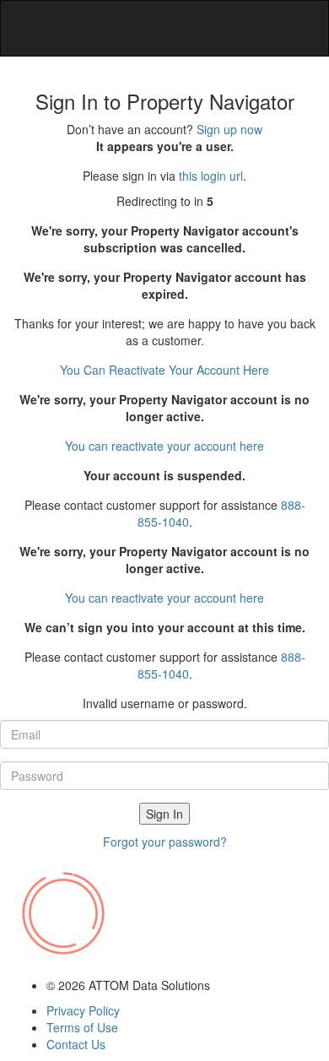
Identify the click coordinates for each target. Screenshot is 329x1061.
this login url (211, 175)
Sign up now (229, 129)
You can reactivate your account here (164, 369)
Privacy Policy (83, 1010)
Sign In (164, 813)
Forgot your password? (165, 841)
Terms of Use (82, 1027)
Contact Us (75, 1044)
